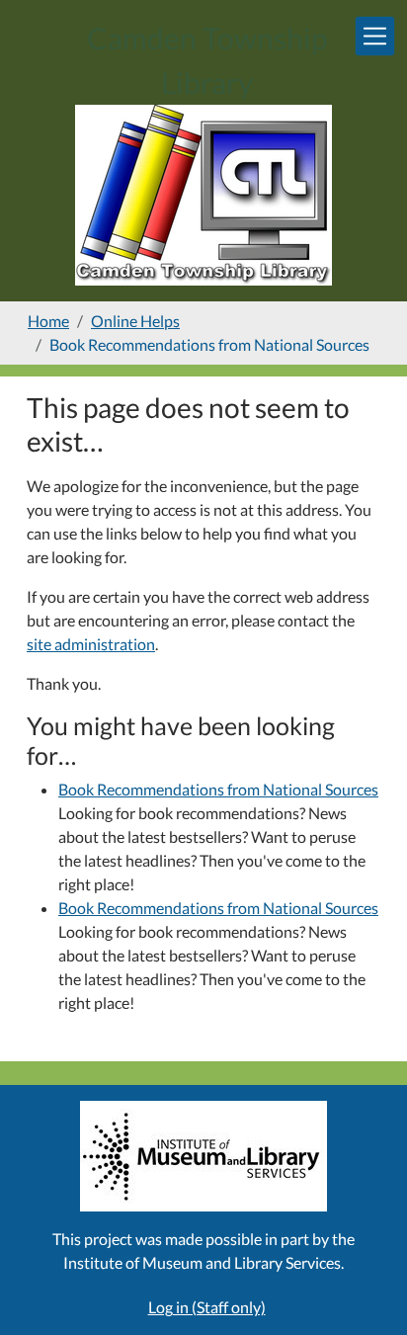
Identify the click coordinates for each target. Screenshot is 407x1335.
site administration (91, 643)
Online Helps (135, 320)
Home (48, 320)
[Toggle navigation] (375, 36)
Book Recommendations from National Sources (218, 789)
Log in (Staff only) (207, 1306)
